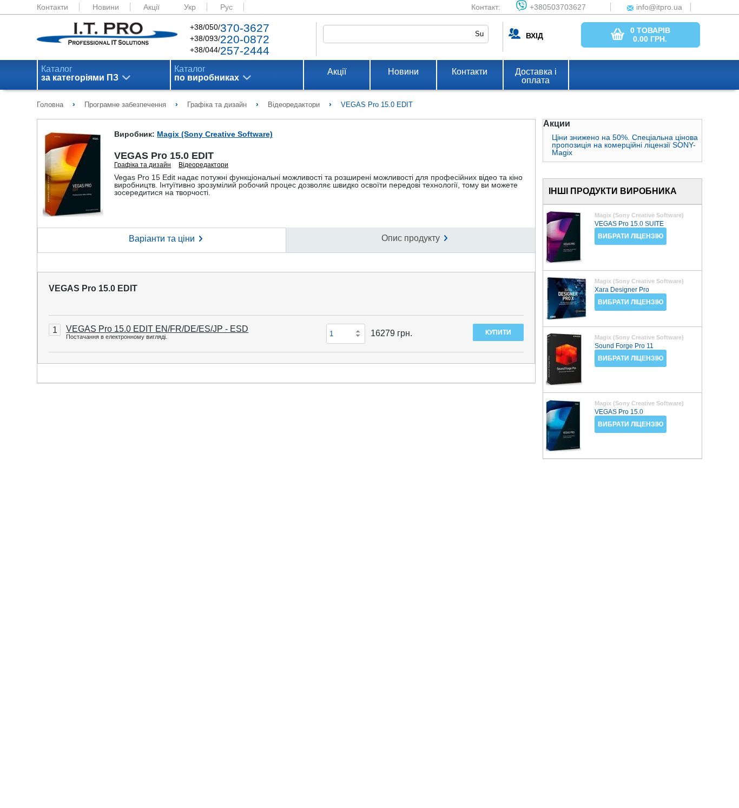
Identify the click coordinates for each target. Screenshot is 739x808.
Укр (190, 7)
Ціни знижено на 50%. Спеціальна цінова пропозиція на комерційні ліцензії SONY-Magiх (625, 145)
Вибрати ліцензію (630, 236)
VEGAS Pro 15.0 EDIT (93, 288)
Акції (151, 7)
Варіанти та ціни (162, 238)
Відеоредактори (203, 165)
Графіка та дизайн (142, 165)
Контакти (52, 7)
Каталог (79, 73)
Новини (106, 7)
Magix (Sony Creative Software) (215, 134)
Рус (226, 7)
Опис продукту (410, 238)
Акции (556, 123)
